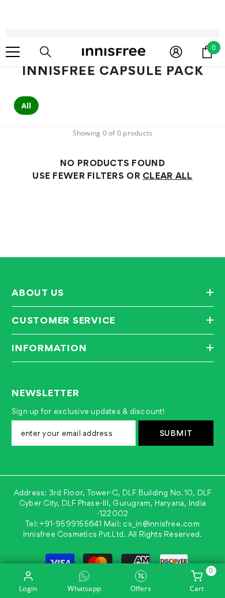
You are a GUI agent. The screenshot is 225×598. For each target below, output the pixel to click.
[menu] (13, 52)
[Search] (45, 52)
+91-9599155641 (71, 523)
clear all (167, 175)
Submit (176, 433)
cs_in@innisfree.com (161, 523)
